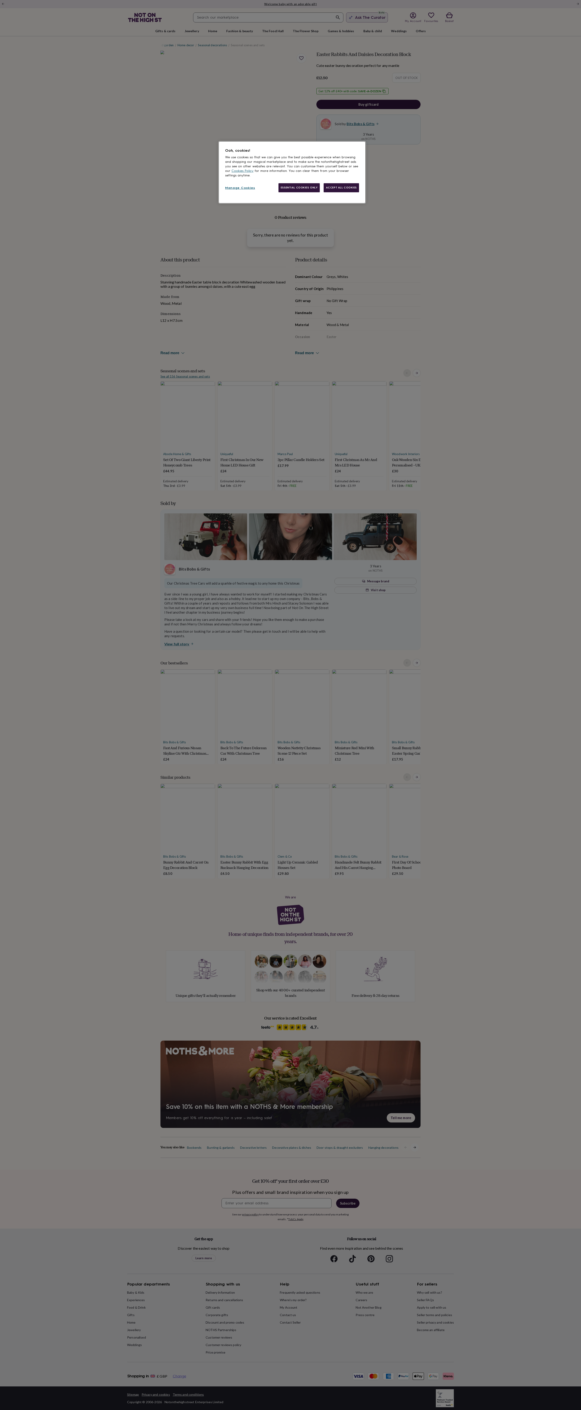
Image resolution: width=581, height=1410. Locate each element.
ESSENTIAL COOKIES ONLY (299, 187)
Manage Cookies (240, 188)
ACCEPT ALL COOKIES (341, 187)
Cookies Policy (242, 171)
